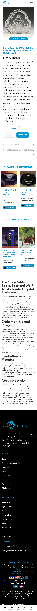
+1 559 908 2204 (8, 546)
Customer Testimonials (11, 463)
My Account (6, 484)
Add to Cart (10, 207)
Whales (5, 524)
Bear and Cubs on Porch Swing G (27, 253)
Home (4, 459)
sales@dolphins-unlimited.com (14, 551)
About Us (5, 471)
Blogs (4, 492)
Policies (5, 480)
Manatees (5, 511)
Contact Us (6, 467)
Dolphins (5, 502)
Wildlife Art (6, 528)
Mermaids (6, 515)
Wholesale (6, 488)
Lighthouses (6, 507)
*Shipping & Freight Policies (18, 563)
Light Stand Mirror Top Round (26, 192)
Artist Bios (6, 476)
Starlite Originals (8, 536)
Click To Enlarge (18, 39)
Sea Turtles (6, 519)
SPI (3, 532)
